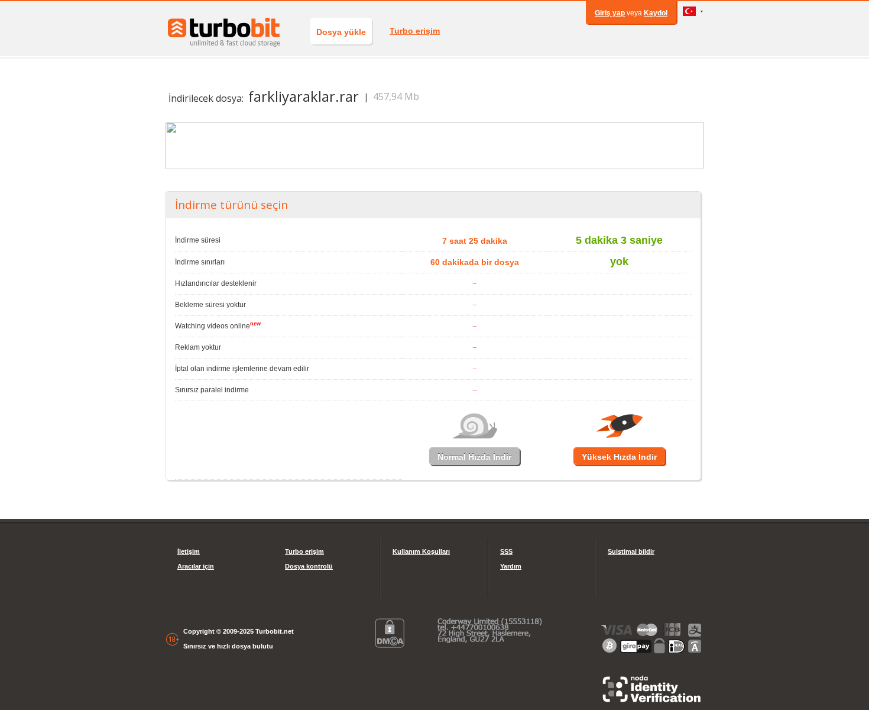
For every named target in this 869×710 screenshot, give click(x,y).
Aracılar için (195, 566)
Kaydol (655, 13)
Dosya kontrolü (309, 566)
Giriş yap (610, 13)
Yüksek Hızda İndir (619, 457)
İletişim (188, 551)
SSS (506, 551)
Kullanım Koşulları (421, 551)
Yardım (510, 566)
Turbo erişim (415, 31)
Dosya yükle (341, 32)
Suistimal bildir (631, 551)
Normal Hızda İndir (474, 457)
